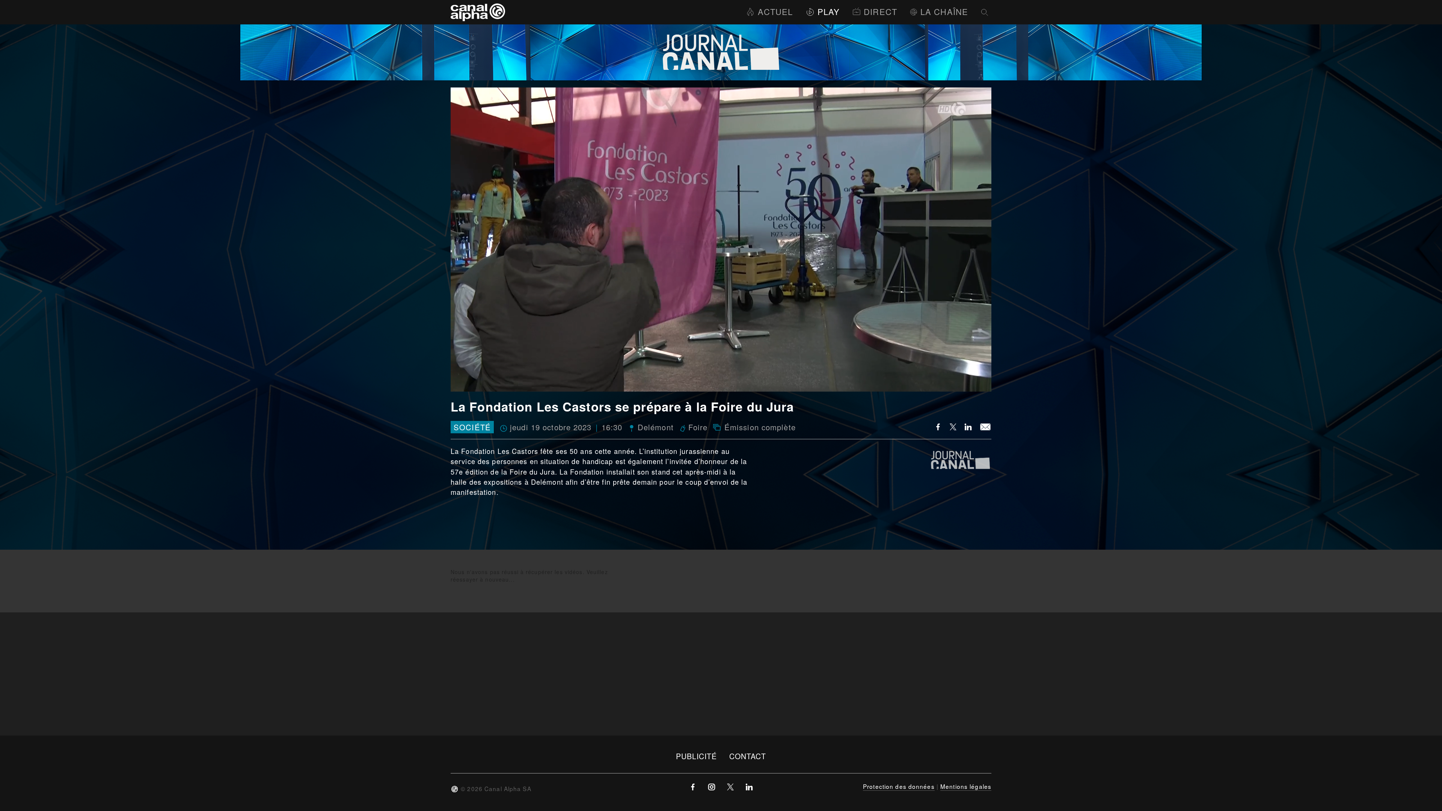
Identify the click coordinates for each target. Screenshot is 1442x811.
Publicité (696, 756)
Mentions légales (965, 786)
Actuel (775, 11)
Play (829, 11)
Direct (880, 11)
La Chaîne (944, 11)
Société (472, 427)
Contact (747, 756)
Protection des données (899, 786)
